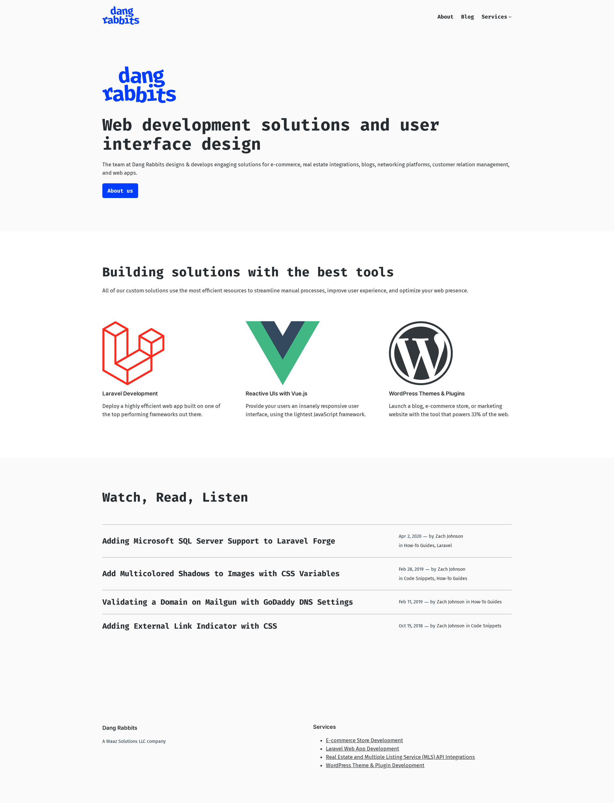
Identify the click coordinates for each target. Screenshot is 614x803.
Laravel (444, 545)
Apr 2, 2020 (410, 536)
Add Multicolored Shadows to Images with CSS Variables (221, 573)
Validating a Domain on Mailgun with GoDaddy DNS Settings (227, 602)
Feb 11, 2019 (411, 602)
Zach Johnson (449, 536)
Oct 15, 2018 (411, 626)
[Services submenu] (510, 16)
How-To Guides (419, 545)
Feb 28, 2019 (411, 569)
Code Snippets (419, 578)
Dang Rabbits (119, 728)
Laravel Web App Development (362, 748)
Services (494, 16)
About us (120, 190)
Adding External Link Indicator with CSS (189, 626)
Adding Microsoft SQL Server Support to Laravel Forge (218, 541)
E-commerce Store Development (364, 740)
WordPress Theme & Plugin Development (375, 765)
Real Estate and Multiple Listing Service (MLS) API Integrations (400, 757)
